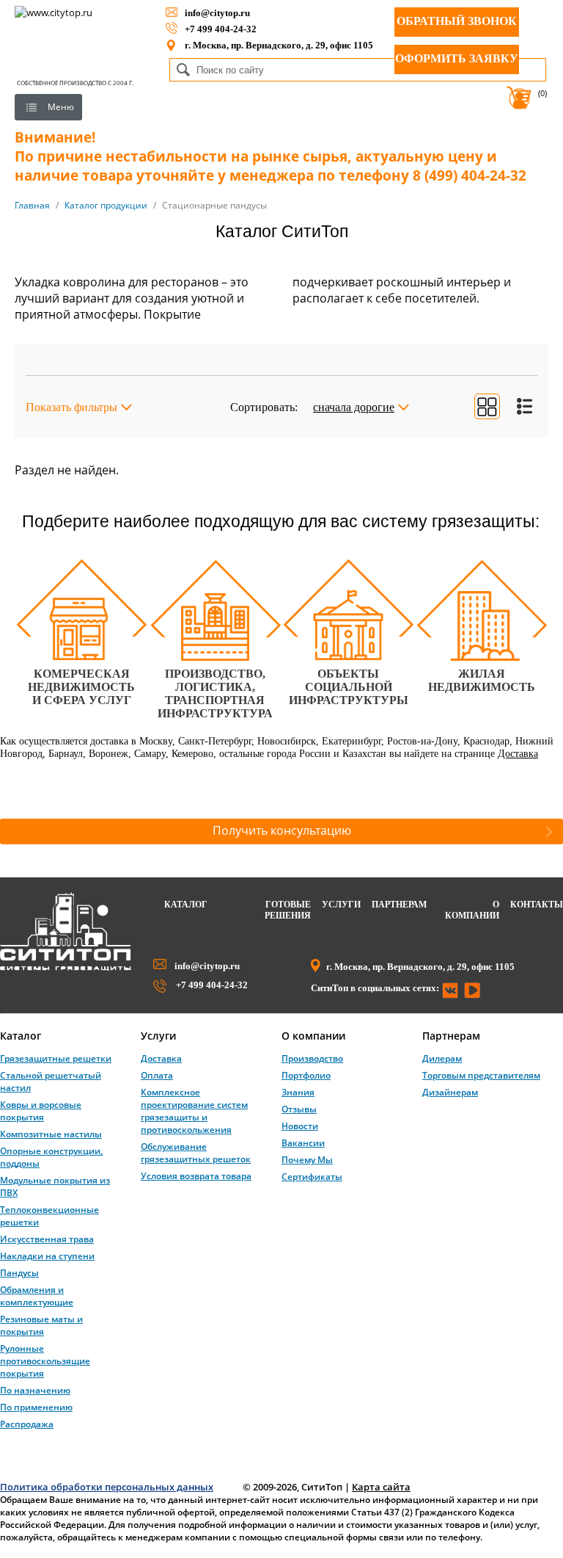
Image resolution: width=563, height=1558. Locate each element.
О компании (472, 910)
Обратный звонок (457, 21)
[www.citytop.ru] (65, 967)
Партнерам (399, 904)
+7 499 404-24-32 (221, 29)
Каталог (185, 904)
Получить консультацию (282, 830)
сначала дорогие (353, 407)
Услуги (341, 904)
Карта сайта (381, 1486)
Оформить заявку (456, 58)
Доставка (518, 753)
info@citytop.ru (217, 12)
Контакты (536, 904)
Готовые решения (288, 910)
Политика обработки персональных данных (106, 1486)
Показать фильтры (71, 407)
